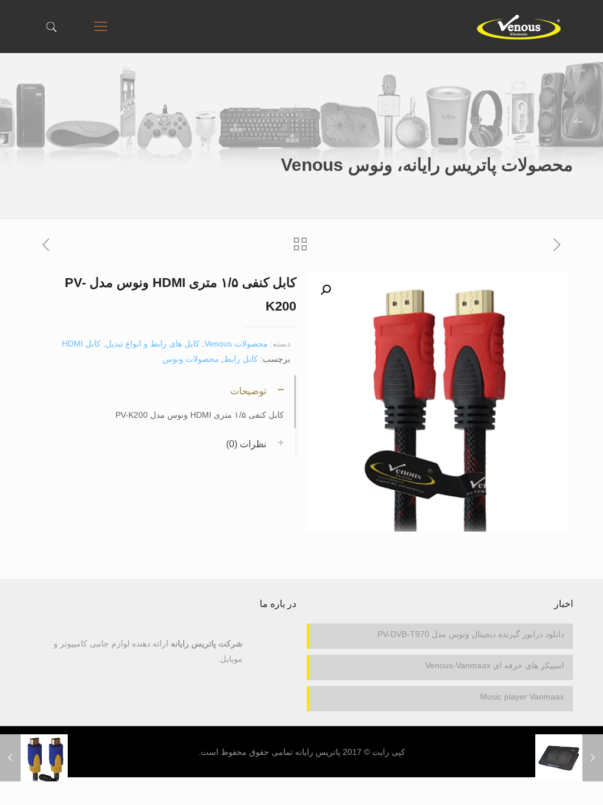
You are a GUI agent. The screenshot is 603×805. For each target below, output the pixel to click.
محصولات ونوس (191, 359)
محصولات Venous (236, 343)
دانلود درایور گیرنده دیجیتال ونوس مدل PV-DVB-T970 (470, 634)
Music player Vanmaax (522, 696)
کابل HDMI (81, 343)
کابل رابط (241, 359)
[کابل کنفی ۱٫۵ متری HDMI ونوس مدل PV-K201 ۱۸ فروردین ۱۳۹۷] (10, 757)
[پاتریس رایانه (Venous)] (518, 26)
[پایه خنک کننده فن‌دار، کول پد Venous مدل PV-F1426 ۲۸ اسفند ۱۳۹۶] (592, 757)
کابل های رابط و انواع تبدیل (152, 343)
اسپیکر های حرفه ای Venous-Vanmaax (494, 665)
